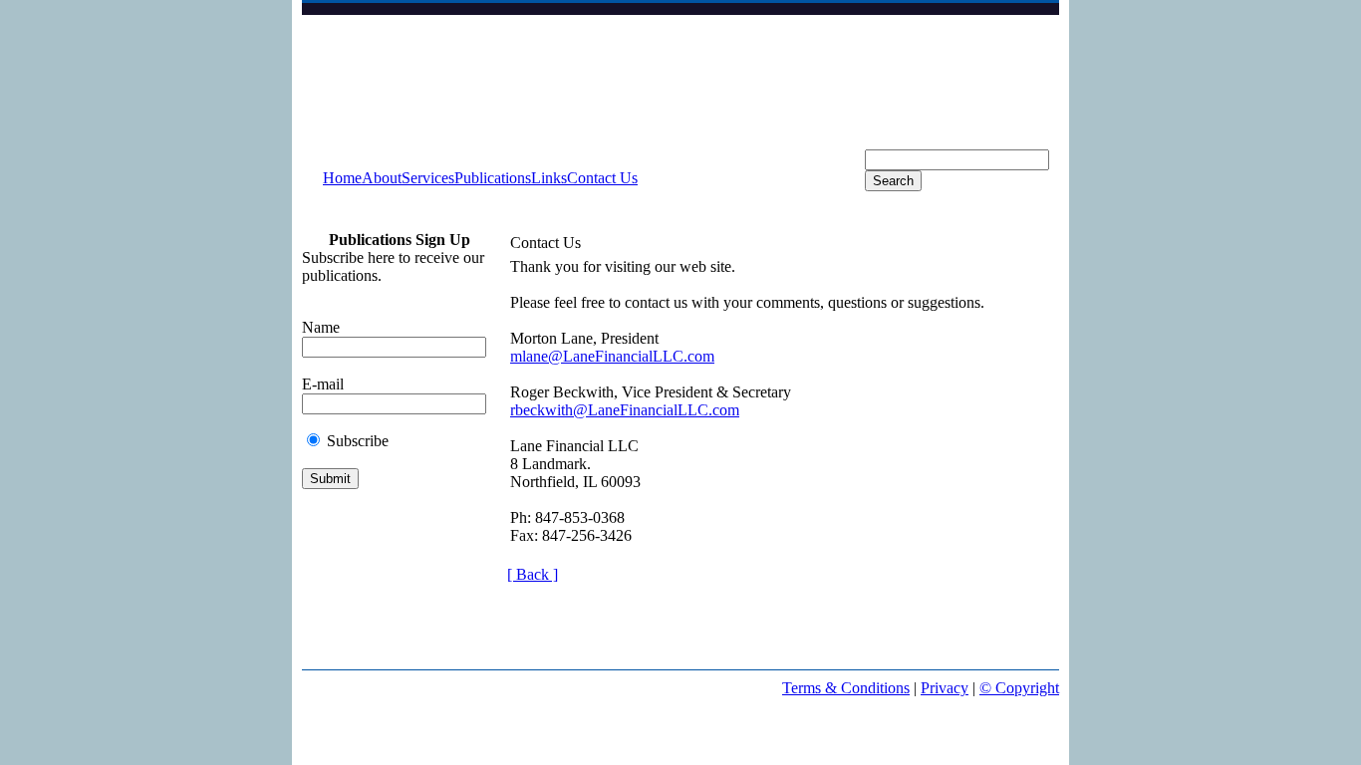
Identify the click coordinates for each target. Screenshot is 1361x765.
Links (549, 177)
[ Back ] (532, 574)
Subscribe (358, 440)
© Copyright (1019, 687)
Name (321, 327)
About (382, 177)
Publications (492, 177)
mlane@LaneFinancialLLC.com (612, 356)
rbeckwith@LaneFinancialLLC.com (624, 409)
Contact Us (602, 177)
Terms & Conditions (846, 687)
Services (428, 177)
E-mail (323, 384)
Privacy (944, 687)
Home (342, 177)
